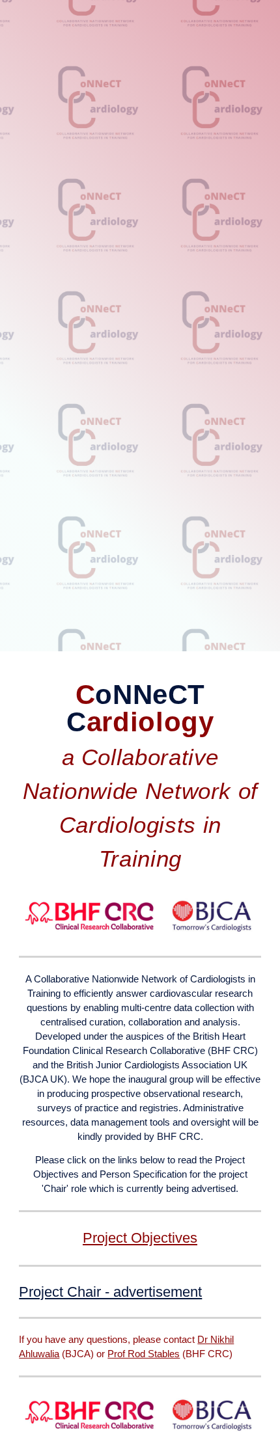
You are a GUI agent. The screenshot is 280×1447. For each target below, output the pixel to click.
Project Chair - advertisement (110, 1292)
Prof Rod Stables (143, 1354)
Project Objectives (140, 1238)
